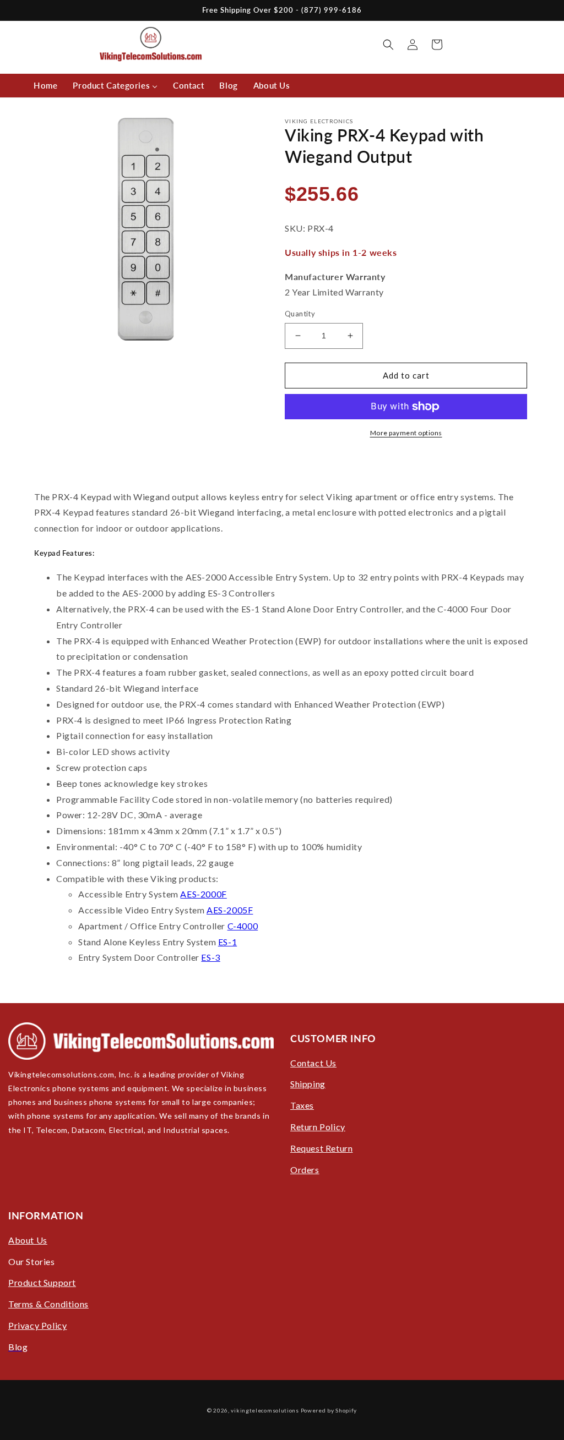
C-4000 (242, 926)
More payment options (406, 433)
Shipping (308, 1083)
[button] (388, 44)
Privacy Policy (37, 1325)
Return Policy (317, 1126)
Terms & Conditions (48, 1304)
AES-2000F (203, 894)
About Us (27, 1240)
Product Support (42, 1282)
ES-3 (210, 957)
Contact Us (313, 1063)
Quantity (300, 313)
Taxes (302, 1105)
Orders (304, 1169)
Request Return (321, 1148)
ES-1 (227, 942)
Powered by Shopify (329, 1410)
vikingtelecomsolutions (265, 1410)
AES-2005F (230, 910)
